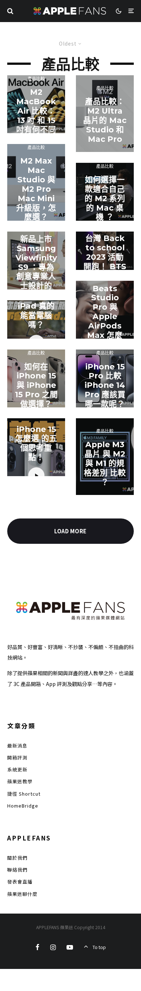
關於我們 (17, 857)
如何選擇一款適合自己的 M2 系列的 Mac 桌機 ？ (105, 198)
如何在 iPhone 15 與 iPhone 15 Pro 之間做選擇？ (36, 385)
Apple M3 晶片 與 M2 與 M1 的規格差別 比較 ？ (105, 463)
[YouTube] (69, 947)
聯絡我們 (17, 869)
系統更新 (17, 769)
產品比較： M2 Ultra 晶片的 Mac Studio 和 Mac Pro (105, 120)
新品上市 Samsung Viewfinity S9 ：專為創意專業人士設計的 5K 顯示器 (36, 267)
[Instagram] (53, 947)
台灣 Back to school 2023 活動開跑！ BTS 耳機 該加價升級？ (105, 262)
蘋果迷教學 (20, 781)
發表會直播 (20, 881)
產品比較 (36, 78)
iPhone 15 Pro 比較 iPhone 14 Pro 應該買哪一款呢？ (105, 385)
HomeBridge (22, 805)
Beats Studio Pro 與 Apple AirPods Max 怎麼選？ (105, 316)
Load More (70, 531)
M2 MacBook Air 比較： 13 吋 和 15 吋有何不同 (36, 111)
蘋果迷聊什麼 (22, 893)
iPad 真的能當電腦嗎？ (36, 315)
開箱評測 (17, 757)
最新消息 (17, 745)
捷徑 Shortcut (23, 793)
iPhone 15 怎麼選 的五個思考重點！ (36, 443)
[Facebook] (37, 947)
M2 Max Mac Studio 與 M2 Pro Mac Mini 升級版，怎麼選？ (36, 188)
